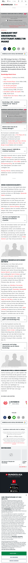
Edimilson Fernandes (16, 285)
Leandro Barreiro (8, 276)
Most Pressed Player (9, 81)
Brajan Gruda (5, 145)
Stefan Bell (11, 141)
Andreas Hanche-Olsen (15, 143)
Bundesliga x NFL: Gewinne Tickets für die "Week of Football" (10, 103)
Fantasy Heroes (5, 170)
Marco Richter (22, 141)
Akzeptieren (13, 553)
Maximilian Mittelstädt (19, 289)
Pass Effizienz (7, 77)
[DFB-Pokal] (18, 1)
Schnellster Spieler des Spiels (12, 91)
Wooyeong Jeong (6, 163)
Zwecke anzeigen (14, 560)
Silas (2, 208)
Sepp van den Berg (7, 299)
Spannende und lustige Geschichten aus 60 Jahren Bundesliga (10, 346)
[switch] (7, 20)
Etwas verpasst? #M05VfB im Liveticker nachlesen (11, 150)
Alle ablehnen (14, 557)
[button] (26, 5)
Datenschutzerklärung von (15, 25)
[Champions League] (22, 1)
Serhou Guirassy (15, 206)
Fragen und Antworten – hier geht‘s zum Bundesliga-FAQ (11, 318)
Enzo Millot (17, 161)
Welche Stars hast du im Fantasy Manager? (9, 127)
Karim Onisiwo (15, 274)
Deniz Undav (11, 330)
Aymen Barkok (5, 272)
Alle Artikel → (23, 466)
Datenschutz (14, 536)
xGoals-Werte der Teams (10, 95)
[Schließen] (26, 495)
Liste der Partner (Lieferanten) (8, 549)
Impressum (20, 536)
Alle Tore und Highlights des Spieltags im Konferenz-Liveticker (11, 218)
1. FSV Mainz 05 (19, 135)
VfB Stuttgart (8, 157)
